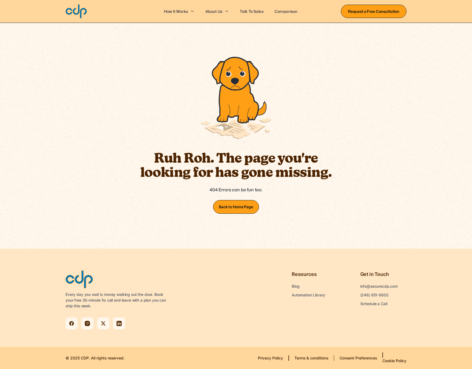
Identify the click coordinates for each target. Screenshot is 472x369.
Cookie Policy (394, 360)
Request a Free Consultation (373, 11)
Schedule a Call (373, 303)
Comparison (286, 11)
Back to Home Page (236, 206)
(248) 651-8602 (374, 295)
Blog (295, 286)
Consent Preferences (358, 358)
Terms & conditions (311, 358)
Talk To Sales (252, 11)
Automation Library (308, 295)
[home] (76, 11)
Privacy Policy (270, 358)
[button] (179, 11)
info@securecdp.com (379, 286)
